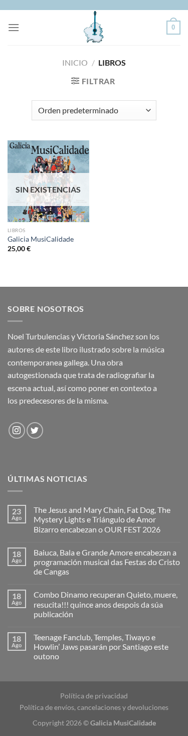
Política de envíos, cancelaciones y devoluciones (94, 707)
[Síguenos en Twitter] (35, 430)
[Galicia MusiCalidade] (94, 27)
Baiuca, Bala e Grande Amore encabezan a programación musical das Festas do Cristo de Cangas (107, 561)
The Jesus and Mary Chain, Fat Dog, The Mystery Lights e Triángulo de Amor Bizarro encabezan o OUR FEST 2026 (102, 519)
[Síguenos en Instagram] (17, 430)
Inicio (75, 62)
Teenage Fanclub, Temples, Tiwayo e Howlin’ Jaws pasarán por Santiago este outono (101, 646)
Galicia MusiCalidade (41, 239)
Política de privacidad (94, 695)
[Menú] (14, 27)
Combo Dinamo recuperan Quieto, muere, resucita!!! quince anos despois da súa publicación (105, 604)
